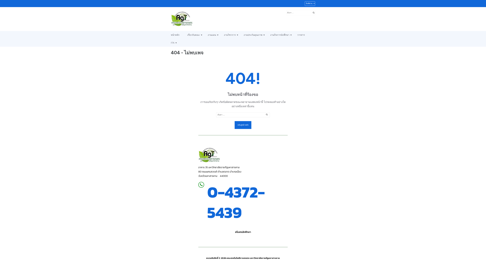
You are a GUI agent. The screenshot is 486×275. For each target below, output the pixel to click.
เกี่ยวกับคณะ (193, 35)
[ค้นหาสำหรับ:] (298, 12)
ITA (172, 42)
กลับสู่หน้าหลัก (243, 125)
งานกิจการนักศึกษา (279, 35)
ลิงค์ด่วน (309, 3)
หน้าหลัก (175, 35)
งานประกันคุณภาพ (253, 35)
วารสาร (301, 35)
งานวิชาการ (230, 35)
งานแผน (212, 35)
